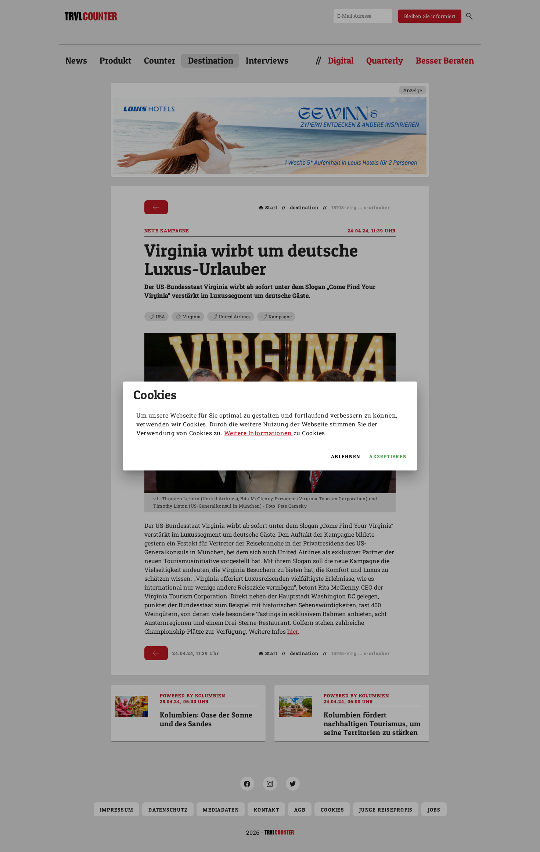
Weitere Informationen (259, 433)
